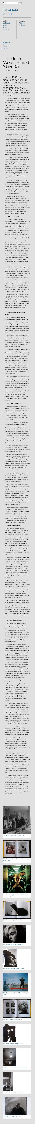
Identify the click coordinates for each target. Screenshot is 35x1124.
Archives (6, 29)
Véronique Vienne (11, 11)
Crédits (5, 48)
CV (4, 44)
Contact (5, 46)
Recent (5, 27)
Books (5, 25)
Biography (6, 42)
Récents (22, 23)
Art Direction (7, 23)
